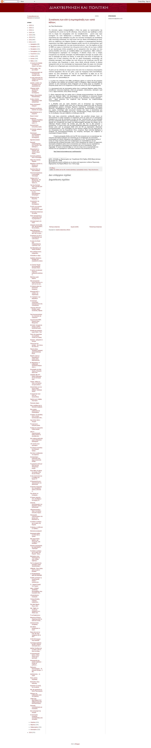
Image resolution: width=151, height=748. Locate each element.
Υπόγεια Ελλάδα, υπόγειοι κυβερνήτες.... (35, 600)
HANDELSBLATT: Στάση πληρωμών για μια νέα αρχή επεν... (35, 377)
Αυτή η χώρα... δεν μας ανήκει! (35, 69)
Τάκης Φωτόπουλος (93, 169)
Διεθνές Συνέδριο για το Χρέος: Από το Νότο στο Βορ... (36, 650)
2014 (30, 35)
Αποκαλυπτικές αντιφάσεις (34, 623)
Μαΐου (32, 61)
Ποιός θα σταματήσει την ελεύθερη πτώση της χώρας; (36, 336)
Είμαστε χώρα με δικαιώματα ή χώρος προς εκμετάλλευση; (35, 358)
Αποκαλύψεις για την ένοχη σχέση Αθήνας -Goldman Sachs (36, 389)
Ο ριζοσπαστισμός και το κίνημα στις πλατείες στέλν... (36, 74)
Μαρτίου (33, 724)
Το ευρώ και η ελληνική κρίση (35, 424)
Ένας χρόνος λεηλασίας (33, 678)
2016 (30, 30)
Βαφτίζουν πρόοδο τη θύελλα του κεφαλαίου (36, 165)
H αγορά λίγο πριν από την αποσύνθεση (35, 395)
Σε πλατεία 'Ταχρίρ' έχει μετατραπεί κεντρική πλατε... (35, 266)
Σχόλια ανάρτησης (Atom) (63, 230)
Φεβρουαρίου (34, 727)
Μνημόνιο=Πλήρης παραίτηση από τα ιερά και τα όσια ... (36, 619)
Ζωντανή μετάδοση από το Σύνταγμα (35, 156)
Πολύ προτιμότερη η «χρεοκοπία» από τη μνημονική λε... (36, 217)
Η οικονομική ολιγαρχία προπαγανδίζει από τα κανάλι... (36, 717)
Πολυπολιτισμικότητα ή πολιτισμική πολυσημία (36, 174)
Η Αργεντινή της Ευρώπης (34, 198)
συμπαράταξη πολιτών (82, 169)
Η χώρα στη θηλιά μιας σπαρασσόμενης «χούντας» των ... (35, 243)
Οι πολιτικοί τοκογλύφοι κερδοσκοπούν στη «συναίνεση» (36, 303)
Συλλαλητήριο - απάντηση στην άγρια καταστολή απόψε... (35, 459)
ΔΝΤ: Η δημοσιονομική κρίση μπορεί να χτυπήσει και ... (35, 434)
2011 (30, 42)
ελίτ (54, 169)
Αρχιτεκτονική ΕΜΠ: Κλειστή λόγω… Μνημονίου (35, 321)
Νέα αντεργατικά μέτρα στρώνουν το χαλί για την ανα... (36, 282)
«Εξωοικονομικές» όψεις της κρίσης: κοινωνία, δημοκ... (36, 511)
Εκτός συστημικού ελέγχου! (35, 105)
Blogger (77, 744)
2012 (30, 39)
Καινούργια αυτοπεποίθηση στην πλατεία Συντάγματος (35, 135)
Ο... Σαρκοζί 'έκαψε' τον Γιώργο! (35, 585)
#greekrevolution (35, 140)
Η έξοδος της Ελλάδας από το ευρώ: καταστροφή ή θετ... (36, 416)
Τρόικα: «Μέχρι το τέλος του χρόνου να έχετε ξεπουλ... (35, 383)
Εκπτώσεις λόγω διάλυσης (34, 682)
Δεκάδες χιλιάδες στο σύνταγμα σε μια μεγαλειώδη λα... (36, 84)
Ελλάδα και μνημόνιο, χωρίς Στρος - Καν (36, 331)
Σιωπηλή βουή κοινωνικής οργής (36, 126)
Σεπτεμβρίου (34, 51)
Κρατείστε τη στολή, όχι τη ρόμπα (35, 686)
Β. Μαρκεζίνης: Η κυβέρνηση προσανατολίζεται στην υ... (36, 365)
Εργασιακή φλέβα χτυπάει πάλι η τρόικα (35, 535)
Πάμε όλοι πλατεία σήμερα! (35, 160)
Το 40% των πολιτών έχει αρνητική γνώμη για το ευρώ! (36, 208)
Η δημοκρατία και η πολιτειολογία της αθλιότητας (35, 483)
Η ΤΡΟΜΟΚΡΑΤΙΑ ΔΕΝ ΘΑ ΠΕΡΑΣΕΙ (36, 574)
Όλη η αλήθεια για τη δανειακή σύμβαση (36, 406)
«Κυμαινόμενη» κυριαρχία (34, 596)
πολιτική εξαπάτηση (71, 169)
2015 (30, 32)
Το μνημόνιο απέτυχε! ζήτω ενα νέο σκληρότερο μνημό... (36, 466)
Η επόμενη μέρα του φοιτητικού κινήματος (35, 288)
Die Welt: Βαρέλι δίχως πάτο (34, 605)
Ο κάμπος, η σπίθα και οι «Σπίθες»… (36, 527)
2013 (30, 37)
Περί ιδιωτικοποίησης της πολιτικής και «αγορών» (36, 316)
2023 (30, 25)
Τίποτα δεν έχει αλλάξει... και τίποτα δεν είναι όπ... (36, 345)
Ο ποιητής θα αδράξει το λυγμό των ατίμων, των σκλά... (36, 64)
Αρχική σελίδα (74, 227)
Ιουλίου (33, 56)
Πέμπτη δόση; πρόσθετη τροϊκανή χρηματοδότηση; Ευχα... (36, 351)
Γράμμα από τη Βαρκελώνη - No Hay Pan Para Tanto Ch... (35, 180)
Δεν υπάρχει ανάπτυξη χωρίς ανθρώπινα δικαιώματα (36, 440)
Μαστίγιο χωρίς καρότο (34, 277)
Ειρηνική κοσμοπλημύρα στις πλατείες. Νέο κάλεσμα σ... (36, 144)
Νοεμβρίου (34, 46)
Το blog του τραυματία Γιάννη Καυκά (36, 428)
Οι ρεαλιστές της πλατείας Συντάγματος (34, 202)
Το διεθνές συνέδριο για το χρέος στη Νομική (35, 523)
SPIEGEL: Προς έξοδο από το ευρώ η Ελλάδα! (36, 570)
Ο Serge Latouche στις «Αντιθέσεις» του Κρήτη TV (35, 499)
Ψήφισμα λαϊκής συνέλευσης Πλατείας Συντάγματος (34, 90)
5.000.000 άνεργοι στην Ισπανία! (35, 639)
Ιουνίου (33, 58)
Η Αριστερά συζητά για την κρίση (36, 212)
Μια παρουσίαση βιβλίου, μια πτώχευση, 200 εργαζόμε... (35, 541)
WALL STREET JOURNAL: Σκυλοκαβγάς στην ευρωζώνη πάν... (36, 591)
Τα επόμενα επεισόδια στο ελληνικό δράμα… (36, 449)
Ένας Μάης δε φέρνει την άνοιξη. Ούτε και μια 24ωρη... (36, 472)
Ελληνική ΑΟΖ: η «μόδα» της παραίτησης (34, 293)
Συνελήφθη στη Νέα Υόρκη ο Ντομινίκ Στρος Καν (35, 371)
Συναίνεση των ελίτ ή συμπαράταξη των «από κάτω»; (36, 237)
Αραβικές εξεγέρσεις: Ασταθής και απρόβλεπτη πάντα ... (36, 260)
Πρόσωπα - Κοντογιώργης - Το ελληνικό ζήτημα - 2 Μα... (36, 669)
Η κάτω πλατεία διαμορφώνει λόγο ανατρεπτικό (36, 100)
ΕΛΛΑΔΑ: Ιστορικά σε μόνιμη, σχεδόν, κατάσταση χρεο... (36, 326)
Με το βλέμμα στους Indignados (35, 252)
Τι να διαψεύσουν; (35, 615)
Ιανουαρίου (34, 729)
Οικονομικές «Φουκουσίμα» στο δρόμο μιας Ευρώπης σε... (36, 517)
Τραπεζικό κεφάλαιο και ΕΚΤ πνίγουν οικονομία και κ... (35, 644)
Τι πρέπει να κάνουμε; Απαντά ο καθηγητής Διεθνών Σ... (36, 272)
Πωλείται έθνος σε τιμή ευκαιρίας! (35, 169)
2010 (30, 732)
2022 (30, 27)
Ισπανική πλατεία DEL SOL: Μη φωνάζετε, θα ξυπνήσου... (36, 226)
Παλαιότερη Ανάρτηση (95, 227)
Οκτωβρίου (34, 49)
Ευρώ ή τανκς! (34, 116)
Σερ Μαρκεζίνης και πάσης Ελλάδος (35, 248)
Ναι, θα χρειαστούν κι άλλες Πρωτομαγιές (36, 690)
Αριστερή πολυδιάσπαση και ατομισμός (36, 707)
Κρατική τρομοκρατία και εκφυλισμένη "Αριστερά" (36, 547)
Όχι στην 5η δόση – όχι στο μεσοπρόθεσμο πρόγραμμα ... (35, 193)
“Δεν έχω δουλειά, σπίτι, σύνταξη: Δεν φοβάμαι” (36, 186)
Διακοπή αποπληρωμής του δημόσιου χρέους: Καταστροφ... (36, 505)
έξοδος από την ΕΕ (60, 169)
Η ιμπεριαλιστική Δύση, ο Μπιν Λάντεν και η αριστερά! (34, 656)
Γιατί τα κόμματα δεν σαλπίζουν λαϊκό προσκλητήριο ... (35, 564)
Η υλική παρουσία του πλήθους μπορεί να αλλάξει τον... (36, 79)
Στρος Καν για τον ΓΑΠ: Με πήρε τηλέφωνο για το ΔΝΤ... (35, 634)
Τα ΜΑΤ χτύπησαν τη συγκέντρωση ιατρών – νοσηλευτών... (36, 580)
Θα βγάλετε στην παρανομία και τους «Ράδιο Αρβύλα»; (35, 558)
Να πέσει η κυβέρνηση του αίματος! (36, 453)
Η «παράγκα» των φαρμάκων (35, 297)
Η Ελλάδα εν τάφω (35, 255)
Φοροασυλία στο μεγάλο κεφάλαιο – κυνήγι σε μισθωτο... (36, 663)
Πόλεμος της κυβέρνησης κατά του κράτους (35, 695)
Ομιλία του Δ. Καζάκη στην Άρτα (36, 400)
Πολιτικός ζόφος (34, 403)
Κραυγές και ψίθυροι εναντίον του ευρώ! (36, 109)
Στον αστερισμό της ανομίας (35, 711)
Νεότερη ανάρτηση (54, 227)
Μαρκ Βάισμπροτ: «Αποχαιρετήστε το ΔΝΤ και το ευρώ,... (36, 232)
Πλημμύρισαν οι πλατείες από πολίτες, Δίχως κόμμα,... (35, 151)
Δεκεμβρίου (34, 44)
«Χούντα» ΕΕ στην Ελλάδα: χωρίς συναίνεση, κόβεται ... (36, 310)
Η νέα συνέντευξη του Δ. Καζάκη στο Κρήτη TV (36, 477)
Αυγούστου (34, 53)
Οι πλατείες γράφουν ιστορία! (36, 129)
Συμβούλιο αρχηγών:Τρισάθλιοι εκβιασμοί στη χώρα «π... (36, 121)
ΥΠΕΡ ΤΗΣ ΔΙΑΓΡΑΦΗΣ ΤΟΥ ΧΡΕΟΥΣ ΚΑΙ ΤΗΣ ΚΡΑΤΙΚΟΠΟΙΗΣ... (36, 701)
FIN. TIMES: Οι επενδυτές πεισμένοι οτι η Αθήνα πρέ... (35, 610)
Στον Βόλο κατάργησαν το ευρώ (35, 628)
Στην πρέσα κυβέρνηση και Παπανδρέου (35, 411)
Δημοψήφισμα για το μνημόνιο (36, 112)
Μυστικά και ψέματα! (36, 531)
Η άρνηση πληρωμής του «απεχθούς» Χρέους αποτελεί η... (36, 489)
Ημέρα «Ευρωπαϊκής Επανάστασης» (36, 96)
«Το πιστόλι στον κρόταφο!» (35, 444)
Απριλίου (33, 722)
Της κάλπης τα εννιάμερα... (34, 494)
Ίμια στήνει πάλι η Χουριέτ (35, 420)
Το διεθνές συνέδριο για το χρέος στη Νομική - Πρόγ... (35, 552)
